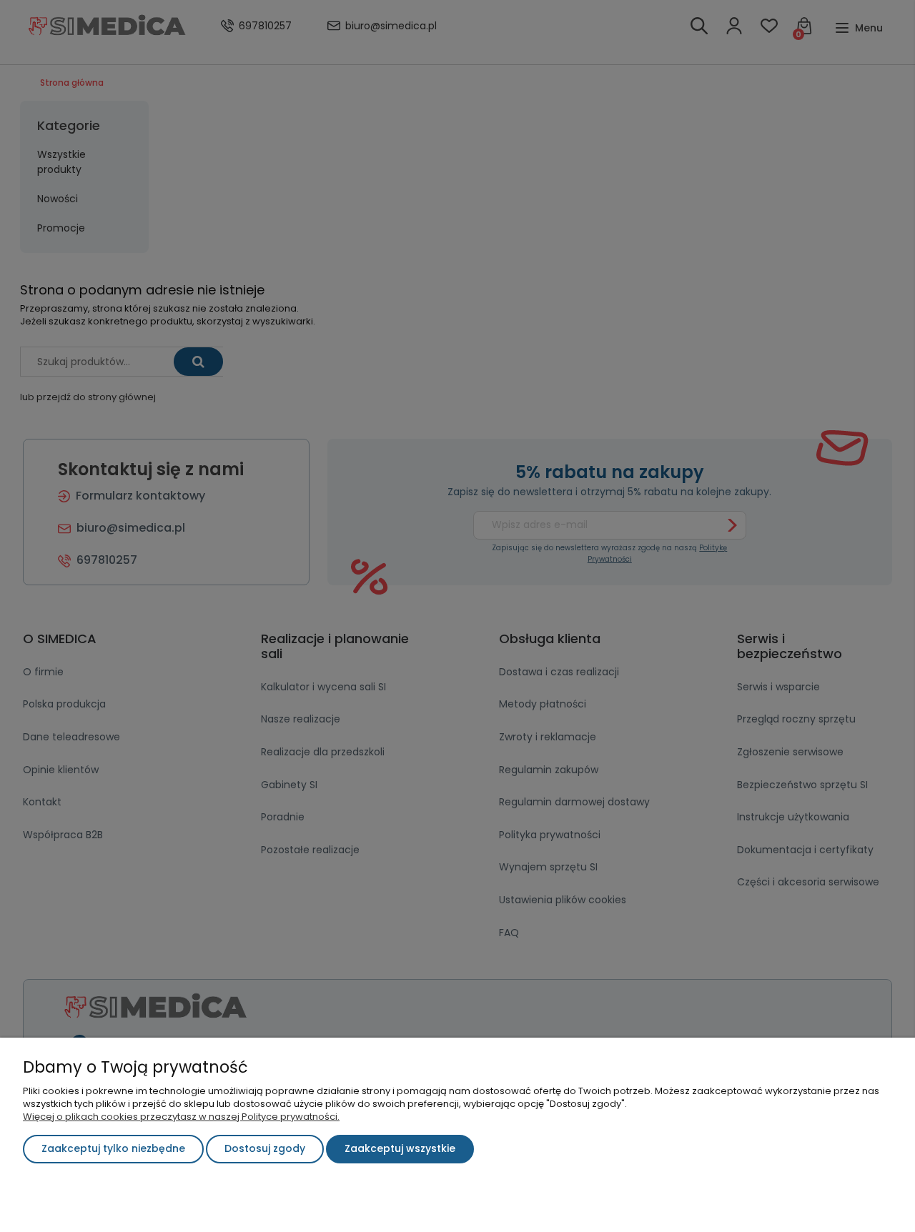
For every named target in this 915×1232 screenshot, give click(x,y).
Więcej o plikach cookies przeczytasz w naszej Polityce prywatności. (181, 1116)
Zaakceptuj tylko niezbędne (113, 1148)
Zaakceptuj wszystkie (400, 1148)
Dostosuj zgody (264, 1148)
